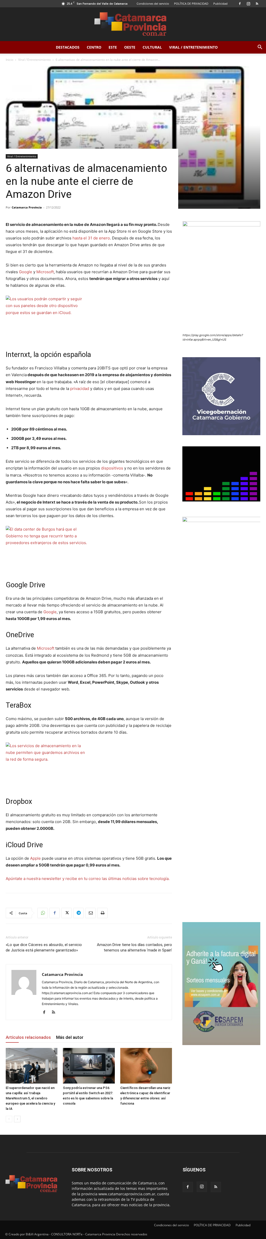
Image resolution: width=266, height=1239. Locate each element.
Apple (35, 858)
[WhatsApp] (42, 913)
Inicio (9, 59)
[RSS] (257, 3)
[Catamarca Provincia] (133, 24)
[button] (260, 47)
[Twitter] (66, 913)
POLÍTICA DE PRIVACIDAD (191, 3)
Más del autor (69, 1037)
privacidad (79, 388)
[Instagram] (248, 3)
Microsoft (45, 271)
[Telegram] (78, 913)
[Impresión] (102, 913)
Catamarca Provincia (27, 207)
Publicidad (220, 3)
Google (25, 271)
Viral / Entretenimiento (193, 47)
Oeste (129, 47)
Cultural (152, 47)
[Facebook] (240, 3)
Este (113, 47)
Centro (94, 47)
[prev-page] (9, 1119)
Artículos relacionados (28, 1037)
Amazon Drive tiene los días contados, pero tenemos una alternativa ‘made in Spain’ (134, 947)
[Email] (90, 913)
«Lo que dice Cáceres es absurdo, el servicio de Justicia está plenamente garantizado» (44, 947)
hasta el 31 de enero (91, 238)
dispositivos (112, 468)
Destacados (67, 47)
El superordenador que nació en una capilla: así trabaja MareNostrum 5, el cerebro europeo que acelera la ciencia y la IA (30, 1098)
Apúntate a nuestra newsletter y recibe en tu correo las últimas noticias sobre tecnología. (88, 878)
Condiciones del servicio (153, 3)
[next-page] (17, 1119)
